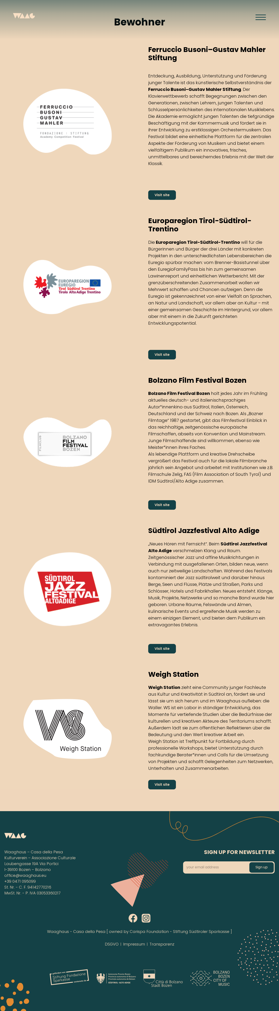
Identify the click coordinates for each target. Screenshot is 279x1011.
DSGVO (112, 944)
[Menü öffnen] (260, 17)
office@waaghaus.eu (25, 876)
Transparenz (162, 944)
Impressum (134, 944)
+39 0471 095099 (20, 882)
